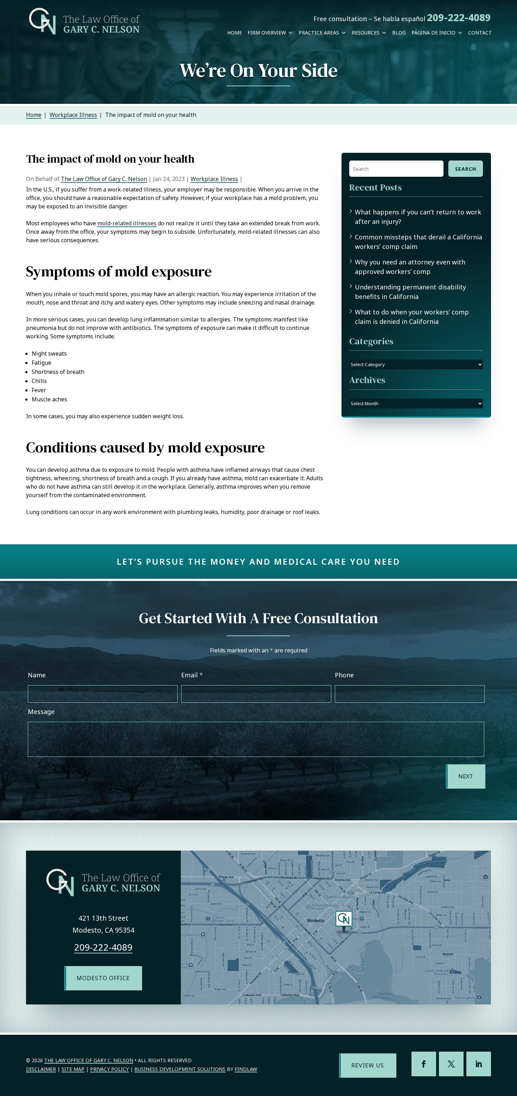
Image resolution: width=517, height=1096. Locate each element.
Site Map (73, 1069)
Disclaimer (41, 1069)
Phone (344, 675)
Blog (399, 32)
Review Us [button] (367, 1065)
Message (41, 711)
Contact (480, 32)
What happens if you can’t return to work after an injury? (418, 217)
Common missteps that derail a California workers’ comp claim (418, 242)
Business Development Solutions (179, 1069)
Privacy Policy (109, 1069)
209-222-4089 (459, 17)
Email (192, 675)
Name (37, 675)
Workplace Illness (214, 179)
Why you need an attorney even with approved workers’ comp (410, 267)
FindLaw (246, 1069)
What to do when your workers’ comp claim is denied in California (412, 317)
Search (465, 168)
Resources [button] (365, 32)
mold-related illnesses (127, 223)
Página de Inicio (433, 32)
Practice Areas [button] (319, 32)
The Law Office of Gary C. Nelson (104, 179)
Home (234, 32)
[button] (510, 1045)
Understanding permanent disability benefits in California (410, 292)
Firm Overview (267, 32)
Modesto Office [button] (103, 978)
